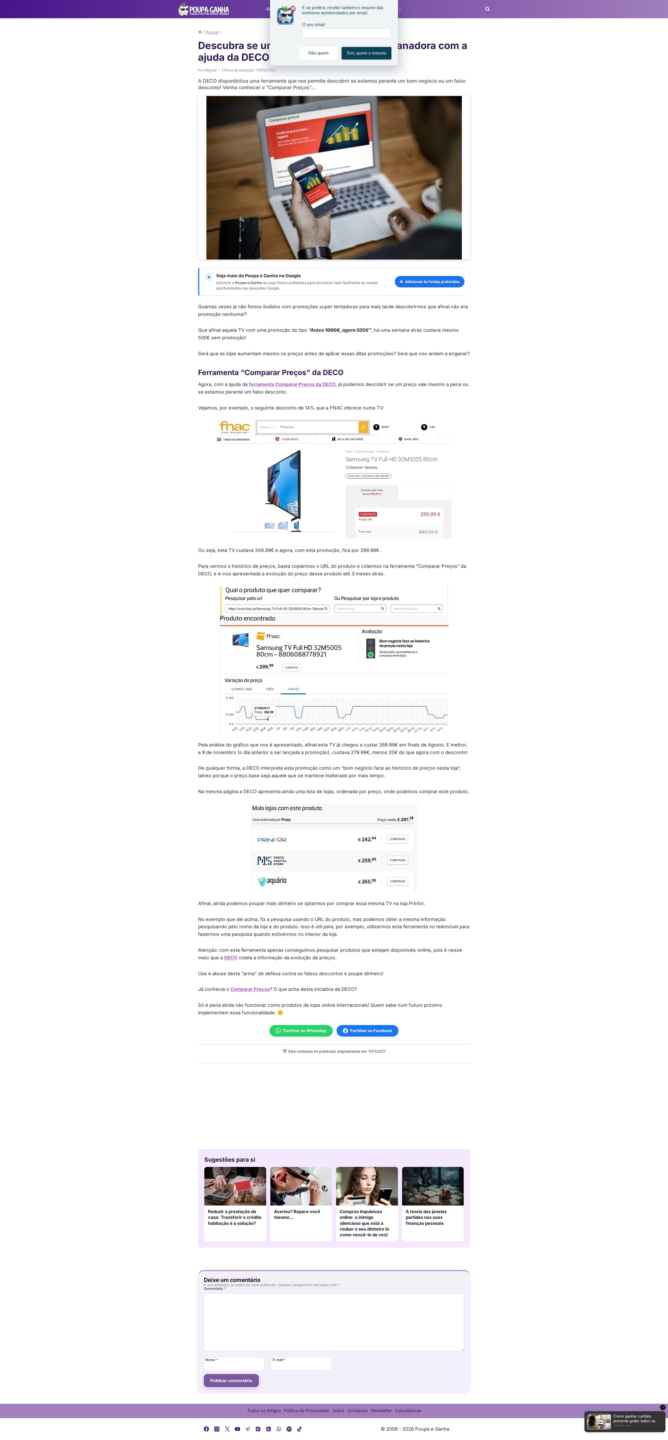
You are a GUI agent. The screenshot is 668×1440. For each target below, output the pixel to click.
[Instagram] (217, 1429)
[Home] (200, 32)
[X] (227, 1429)
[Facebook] (206, 1429)
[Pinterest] (258, 1429)
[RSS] (268, 1429)
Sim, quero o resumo (366, 53)
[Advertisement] (334, 1104)
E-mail (279, 1360)
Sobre (338, 1410)
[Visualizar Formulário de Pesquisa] (486, 9)
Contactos (358, 1410)
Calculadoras (408, 1410)
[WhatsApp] (279, 1429)
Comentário (214, 1289)
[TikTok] (299, 1429)
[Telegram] (248, 1429)
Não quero (318, 53)
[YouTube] (237, 1429)
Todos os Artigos (264, 1410)
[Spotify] (289, 1429)
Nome (211, 1360)
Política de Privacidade (306, 1410)
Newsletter (381, 1410)
